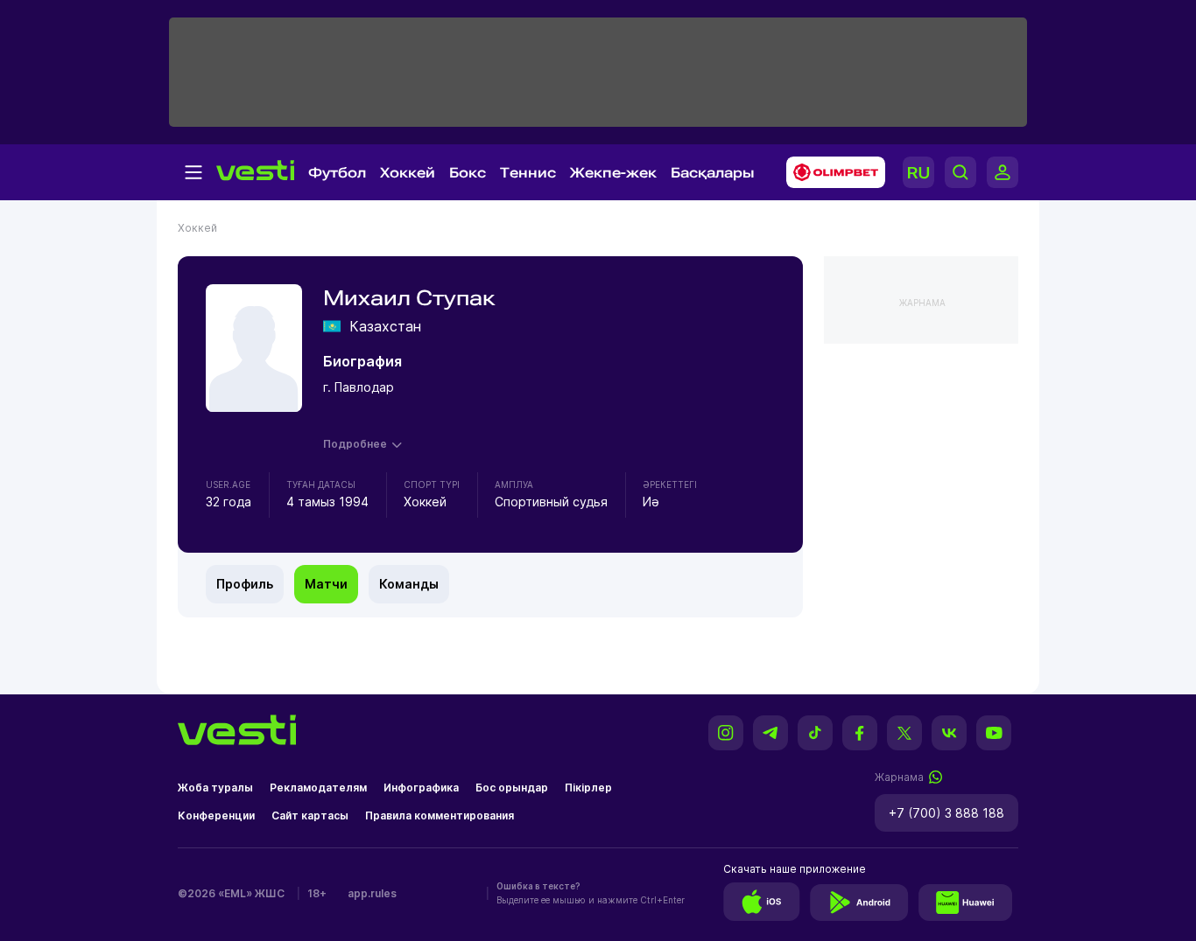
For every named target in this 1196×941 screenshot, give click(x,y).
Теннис (528, 172)
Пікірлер (588, 787)
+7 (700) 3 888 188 (946, 812)
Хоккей (407, 172)
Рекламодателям (318, 787)
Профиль (244, 583)
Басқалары (713, 172)
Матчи (326, 583)
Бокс (467, 172)
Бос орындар (511, 787)
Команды (409, 583)
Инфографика (421, 787)
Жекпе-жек (613, 172)
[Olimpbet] (830, 172)
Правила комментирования (439, 815)
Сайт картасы (309, 815)
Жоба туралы (215, 787)
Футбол (337, 172)
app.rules (372, 893)
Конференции (216, 815)
